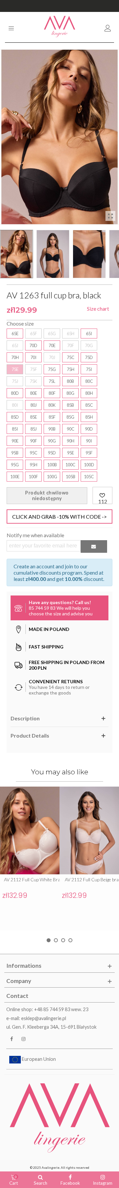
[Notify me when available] (94, 546)
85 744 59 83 (42, 608)
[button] (49, 940)
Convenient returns (59, 6)
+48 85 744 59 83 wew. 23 (61, 1009)
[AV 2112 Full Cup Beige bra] (89, 830)
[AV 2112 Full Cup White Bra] (30, 830)
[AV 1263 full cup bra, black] (110, 216)
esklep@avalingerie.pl (43, 1018)
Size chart (98, 308)
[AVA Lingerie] (60, 27)
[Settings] (107, 27)
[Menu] (11, 27)
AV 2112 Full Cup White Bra (32, 879)
